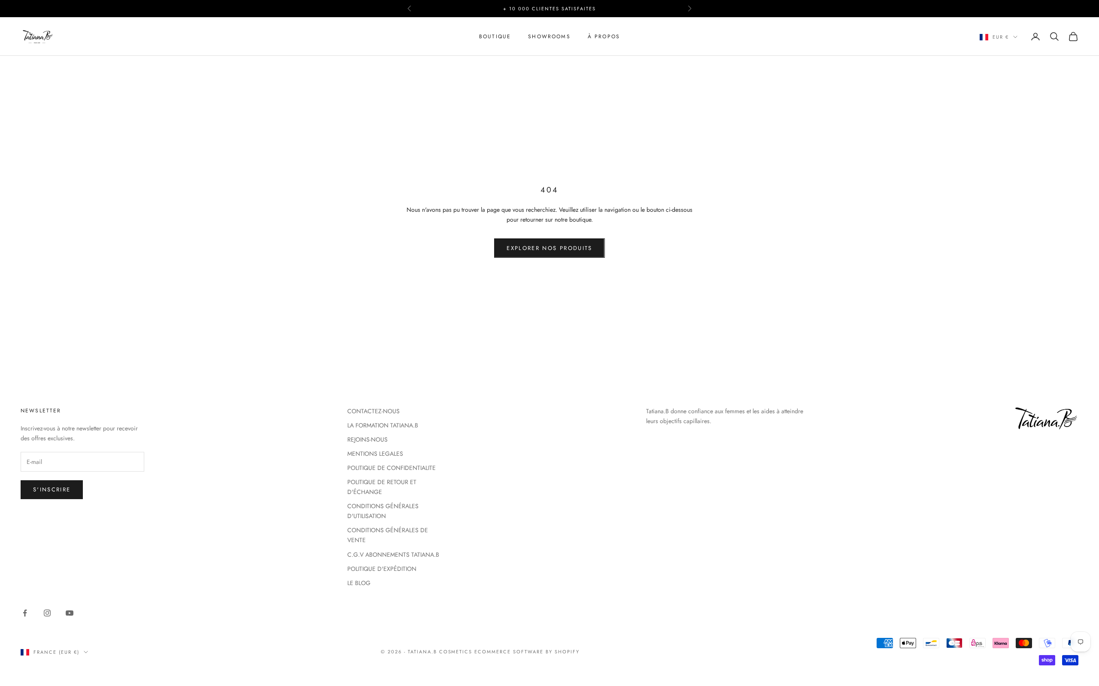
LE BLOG (358, 583)
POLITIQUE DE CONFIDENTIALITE (391, 467)
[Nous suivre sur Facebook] (25, 613)
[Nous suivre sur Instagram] (47, 613)
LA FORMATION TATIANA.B (382, 425)
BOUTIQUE (495, 36)
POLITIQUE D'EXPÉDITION (381, 568)
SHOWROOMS (549, 36)
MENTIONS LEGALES (375, 453)
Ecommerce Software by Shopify (526, 651)
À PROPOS (604, 36)
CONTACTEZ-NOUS (373, 411)
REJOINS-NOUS (367, 439)
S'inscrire (51, 489)
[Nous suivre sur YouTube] (69, 613)
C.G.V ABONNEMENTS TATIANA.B (393, 554)
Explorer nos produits (549, 248)
